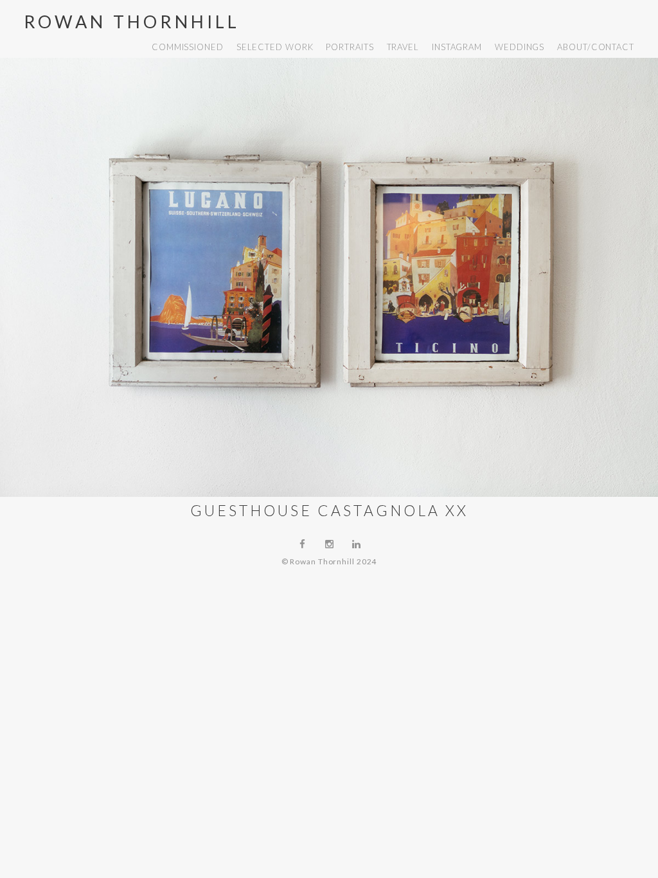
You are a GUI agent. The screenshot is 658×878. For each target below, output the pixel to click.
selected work (275, 47)
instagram (457, 47)
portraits (349, 47)
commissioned (188, 47)
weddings (519, 47)
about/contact (595, 47)
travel (403, 47)
